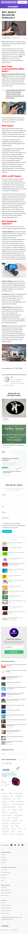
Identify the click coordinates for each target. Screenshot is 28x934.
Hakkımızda (3, 857)
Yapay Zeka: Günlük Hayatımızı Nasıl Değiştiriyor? (16, 719)
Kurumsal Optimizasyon (6, 907)
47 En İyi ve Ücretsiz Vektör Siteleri (14, 575)
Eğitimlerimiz (4, 875)
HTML (3, 809)
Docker (19, 798)
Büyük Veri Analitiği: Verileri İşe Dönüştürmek (15, 715)
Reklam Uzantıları (6, 820)
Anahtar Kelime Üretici (6, 892)
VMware (13, 831)
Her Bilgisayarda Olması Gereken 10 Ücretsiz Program (16, 612)
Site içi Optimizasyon (5, 905)
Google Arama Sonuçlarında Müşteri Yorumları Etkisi (17, 601)
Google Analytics (20, 801)
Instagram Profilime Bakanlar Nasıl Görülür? (16, 591)
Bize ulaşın (3, 862)
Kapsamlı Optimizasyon (6, 910)
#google (11, 793)
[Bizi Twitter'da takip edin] (15, 845)
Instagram (14, 809)
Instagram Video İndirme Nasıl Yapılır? (15, 542)
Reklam (8, 818)
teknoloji (14, 828)
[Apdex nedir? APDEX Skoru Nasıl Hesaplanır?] (14, 434)
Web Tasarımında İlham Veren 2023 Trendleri (15, 705)
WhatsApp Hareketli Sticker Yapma (14, 595)
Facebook (4, 801)
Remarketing (15, 820)
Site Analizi (3, 877)
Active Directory (19, 796)
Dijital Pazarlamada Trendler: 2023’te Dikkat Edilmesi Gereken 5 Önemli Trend (15, 694)
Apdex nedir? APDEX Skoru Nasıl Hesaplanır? (13, 445)
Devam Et (22, 2)
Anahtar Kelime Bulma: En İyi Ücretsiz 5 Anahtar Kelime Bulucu (15, 618)
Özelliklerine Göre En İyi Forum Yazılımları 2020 (16, 570)
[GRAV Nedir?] (14, 408)
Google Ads (11, 801)
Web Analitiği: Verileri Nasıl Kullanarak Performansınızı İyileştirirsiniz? (13, 731)
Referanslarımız (4, 859)
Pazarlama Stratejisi (18, 815)
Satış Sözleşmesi (4, 929)
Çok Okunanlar (14, 539)
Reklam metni (16, 818)
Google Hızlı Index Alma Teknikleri (14, 586)
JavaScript (4, 812)
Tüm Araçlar (3, 887)
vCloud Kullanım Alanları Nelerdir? (13, 710)
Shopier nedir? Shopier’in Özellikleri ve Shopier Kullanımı (12, 472)
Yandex (11, 834)
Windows (19, 831)
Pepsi (3, 818)
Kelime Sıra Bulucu (5, 895)
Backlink (3, 902)
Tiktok (19, 828)
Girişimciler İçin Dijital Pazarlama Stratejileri (14, 736)
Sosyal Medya (5, 826)
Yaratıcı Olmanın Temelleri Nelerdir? (13, 682)
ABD (12, 796)
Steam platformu (6, 828)
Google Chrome (5, 804)
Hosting (19, 807)
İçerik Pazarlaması (19, 834)
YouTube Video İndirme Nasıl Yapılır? (15, 547)
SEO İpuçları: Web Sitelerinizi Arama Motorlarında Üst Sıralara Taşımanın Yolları (16, 700)
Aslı (12, 377)
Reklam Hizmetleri (5, 913)
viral (24, 828)
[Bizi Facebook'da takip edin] (11, 845)
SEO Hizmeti (3, 869)
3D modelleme (5, 796)
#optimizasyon (18, 793)
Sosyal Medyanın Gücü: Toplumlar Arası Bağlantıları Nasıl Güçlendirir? (14, 677)
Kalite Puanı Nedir (13, 812)
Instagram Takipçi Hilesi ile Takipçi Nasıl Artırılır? (15, 581)
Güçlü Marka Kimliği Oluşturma (9, 807)
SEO (21, 820)
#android (4, 793)
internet (20, 809)
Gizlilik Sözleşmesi (14, 929)
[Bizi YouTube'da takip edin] (22, 845)
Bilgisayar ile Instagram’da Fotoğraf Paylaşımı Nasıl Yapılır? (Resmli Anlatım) (16, 564)
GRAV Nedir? (6, 419)
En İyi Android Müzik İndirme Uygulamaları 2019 (16, 553)
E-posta (4, 512)
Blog (2, 880)
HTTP (8, 809)
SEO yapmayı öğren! (5, 872)
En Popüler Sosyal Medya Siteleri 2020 (15, 558)
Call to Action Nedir (6, 798)
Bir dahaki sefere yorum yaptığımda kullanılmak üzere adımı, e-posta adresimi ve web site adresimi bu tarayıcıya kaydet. (13, 525)
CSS (14, 798)
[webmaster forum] (11, 776)
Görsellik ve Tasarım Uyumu (18, 804)
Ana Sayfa (3, 854)
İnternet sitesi (5, 518)
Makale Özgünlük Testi (6, 890)
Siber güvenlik (5, 823)
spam (12, 826)
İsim (3, 506)
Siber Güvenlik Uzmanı (16, 823)
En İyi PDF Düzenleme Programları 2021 (15, 606)
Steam (17, 826)
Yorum (4, 494)
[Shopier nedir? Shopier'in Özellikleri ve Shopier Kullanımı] (14, 460)
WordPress (4, 834)
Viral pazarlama (5, 831)
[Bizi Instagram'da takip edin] (19, 845)
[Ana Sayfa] (13, 7)
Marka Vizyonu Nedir (6, 815)
